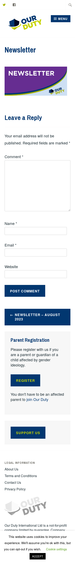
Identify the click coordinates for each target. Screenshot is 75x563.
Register (25, 380)
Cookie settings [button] (56, 549)
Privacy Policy (15, 489)
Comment (14, 156)
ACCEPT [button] (37, 556)
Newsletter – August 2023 (37, 316)
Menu (63, 19)
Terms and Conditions (21, 475)
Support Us (28, 432)
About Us (11, 469)
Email (10, 245)
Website (11, 266)
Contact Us (13, 482)
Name (11, 223)
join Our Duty (37, 399)
